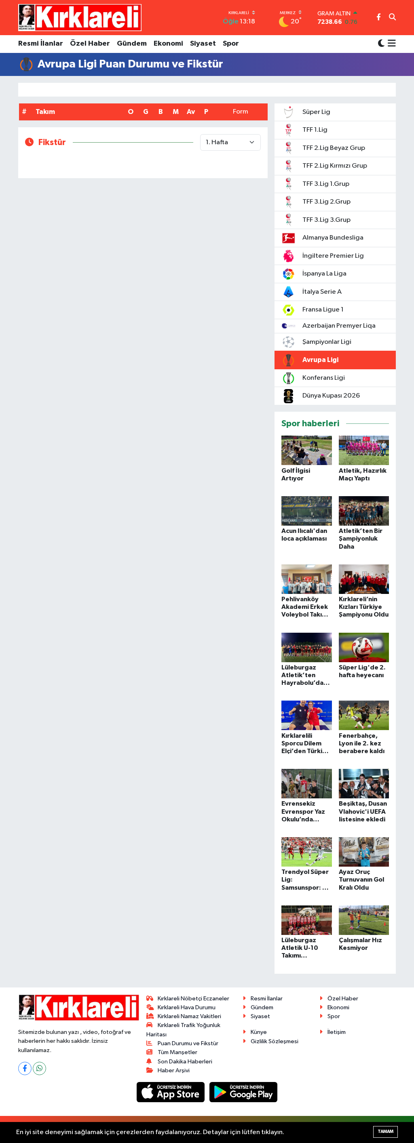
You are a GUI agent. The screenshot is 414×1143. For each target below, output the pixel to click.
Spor (231, 43)
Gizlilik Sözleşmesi (274, 1041)
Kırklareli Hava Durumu (186, 1007)
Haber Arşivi (174, 1070)
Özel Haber (90, 43)
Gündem (132, 43)
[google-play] (243, 1091)
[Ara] (392, 18)
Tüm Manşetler (177, 1052)
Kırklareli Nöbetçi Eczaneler (193, 999)
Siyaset (203, 43)
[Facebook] (25, 1068)
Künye (259, 1032)
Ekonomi (168, 43)
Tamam (385, 1131)
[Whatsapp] (39, 1068)
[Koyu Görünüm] (381, 43)
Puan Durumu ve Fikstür (188, 1043)
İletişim (336, 1032)
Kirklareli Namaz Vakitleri (189, 1016)
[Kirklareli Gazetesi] (80, 17)
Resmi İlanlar (40, 43)
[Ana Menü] (390, 44)
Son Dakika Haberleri (185, 1062)
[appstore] (171, 1091)
